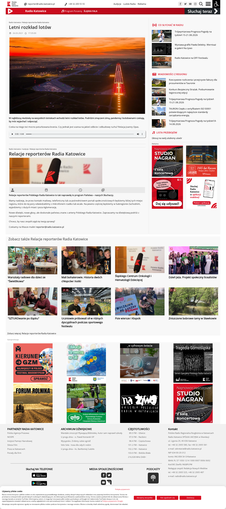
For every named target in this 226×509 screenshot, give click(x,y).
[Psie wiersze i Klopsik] (140, 301)
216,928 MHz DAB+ (137, 457)
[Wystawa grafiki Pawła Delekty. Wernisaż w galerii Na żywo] (161, 49)
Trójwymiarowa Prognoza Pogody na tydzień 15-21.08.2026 (193, 33)
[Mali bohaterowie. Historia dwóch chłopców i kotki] (86, 260)
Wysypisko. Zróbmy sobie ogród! (76, 441)
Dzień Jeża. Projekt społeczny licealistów (193, 277)
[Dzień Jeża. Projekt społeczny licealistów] (193, 260)
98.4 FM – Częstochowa (139, 441)
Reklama (142, 3)
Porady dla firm (14, 453)
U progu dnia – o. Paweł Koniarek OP (77, 437)
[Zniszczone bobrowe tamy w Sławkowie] (193, 301)
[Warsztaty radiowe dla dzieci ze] (32, 260)
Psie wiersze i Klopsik (128, 318)
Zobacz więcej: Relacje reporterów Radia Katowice (31, 333)
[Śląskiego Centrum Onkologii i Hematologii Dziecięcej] (140, 259)
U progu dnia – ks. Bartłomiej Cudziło (77, 449)
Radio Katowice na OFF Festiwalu (191, 57)
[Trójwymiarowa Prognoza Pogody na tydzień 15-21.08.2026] (161, 36)
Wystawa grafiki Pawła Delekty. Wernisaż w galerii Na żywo (195, 46)
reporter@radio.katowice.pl (41, 3)
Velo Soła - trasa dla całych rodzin (76, 445)
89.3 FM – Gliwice (136, 433)
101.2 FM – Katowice (137, 445)
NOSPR (10, 437)
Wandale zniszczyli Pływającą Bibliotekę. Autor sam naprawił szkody (91, 433)
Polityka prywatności (122, 489)
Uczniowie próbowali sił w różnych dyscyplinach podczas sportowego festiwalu (82, 322)
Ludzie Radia (129, 3)
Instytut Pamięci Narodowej (19, 441)
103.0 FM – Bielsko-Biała (139, 453)
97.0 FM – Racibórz (137, 437)
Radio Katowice (15, 22)
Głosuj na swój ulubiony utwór (167, 138)
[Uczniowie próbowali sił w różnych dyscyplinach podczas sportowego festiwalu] (86, 301)
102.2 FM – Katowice (137, 449)
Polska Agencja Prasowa (18, 433)
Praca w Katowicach (16, 449)
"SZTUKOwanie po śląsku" (23, 318)
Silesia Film (12, 445)
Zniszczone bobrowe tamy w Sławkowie (192, 318)
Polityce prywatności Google (112, 501)
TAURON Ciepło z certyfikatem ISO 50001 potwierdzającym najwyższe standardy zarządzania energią (190, 112)
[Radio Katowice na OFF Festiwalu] (161, 62)
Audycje (117, 3)
